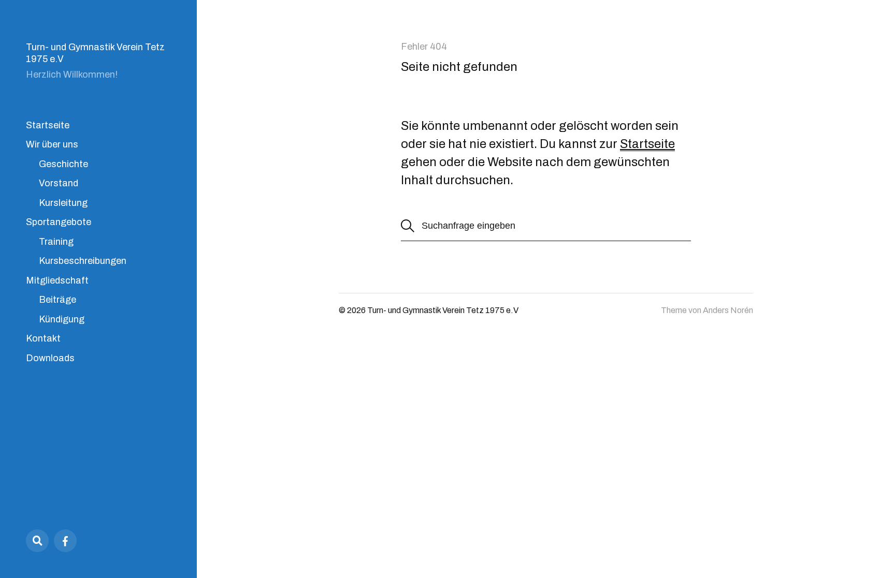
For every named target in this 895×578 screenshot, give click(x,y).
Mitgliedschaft (57, 280)
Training (56, 241)
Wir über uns (52, 144)
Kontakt (43, 338)
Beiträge (57, 299)
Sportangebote (58, 222)
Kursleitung (63, 203)
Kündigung (61, 319)
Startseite (47, 125)
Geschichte (63, 164)
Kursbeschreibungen (82, 261)
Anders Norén (728, 310)
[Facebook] (65, 540)
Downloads (50, 358)
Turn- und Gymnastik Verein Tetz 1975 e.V (442, 310)
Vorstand (58, 183)
